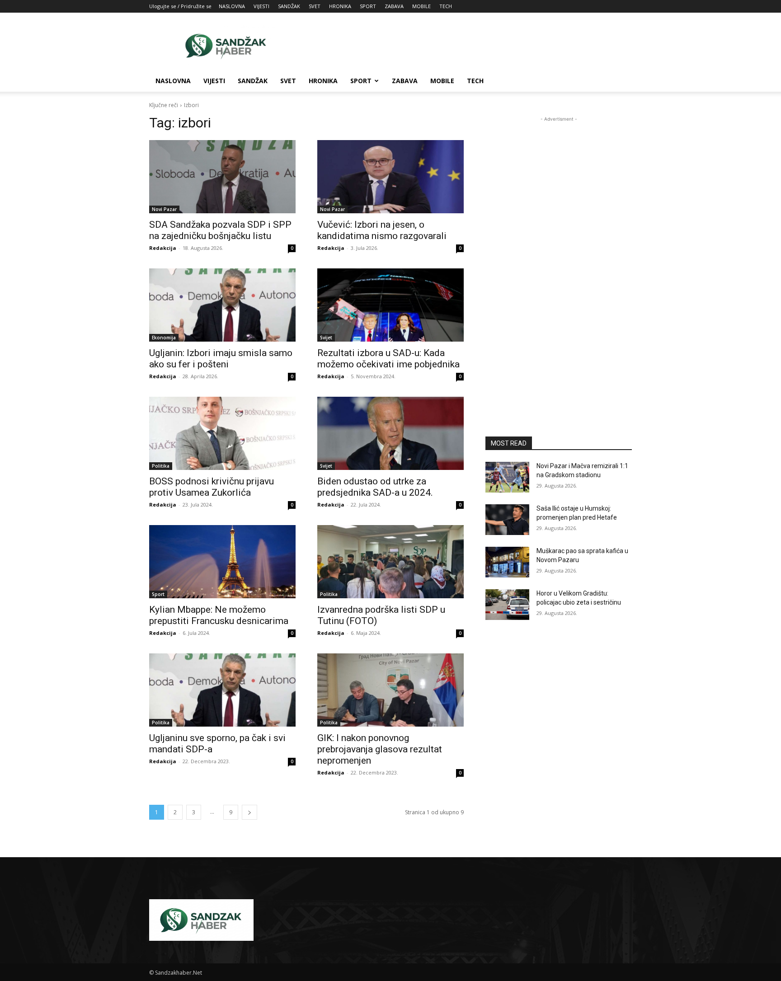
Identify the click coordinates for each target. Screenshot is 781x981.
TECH (445, 6)
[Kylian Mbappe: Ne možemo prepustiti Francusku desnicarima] (222, 561)
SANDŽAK (289, 6)
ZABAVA (394, 6)
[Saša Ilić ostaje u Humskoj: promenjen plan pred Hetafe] (507, 519)
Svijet (326, 337)
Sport (158, 594)
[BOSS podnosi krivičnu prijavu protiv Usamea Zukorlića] (222, 433)
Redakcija (162, 247)
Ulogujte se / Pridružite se (180, 6)
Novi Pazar (164, 209)
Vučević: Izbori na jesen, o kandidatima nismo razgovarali (382, 230)
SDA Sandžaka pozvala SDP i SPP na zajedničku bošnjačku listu (220, 230)
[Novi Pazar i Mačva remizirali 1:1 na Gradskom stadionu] (507, 477)
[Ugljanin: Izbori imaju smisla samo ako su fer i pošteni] (222, 305)
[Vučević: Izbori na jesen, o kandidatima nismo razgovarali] (390, 176)
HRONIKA (340, 6)
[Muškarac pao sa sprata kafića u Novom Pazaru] (507, 562)
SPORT (368, 6)
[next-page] (249, 812)
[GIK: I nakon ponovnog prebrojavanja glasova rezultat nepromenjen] (390, 690)
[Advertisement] (467, 45)
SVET (314, 6)
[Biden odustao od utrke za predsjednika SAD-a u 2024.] (390, 433)
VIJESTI (261, 6)
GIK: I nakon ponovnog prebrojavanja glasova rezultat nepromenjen (379, 749)
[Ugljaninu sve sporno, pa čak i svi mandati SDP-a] (222, 690)
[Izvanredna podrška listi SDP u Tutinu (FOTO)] (390, 561)
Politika (160, 466)
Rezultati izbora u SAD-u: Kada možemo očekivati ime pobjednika (388, 358)
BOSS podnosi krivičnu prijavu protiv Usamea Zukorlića (211, 487)
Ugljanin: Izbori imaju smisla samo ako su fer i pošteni (220, 358)
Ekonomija (164, 337)
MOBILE (421, 6)
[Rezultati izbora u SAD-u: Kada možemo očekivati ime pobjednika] (390, 305)
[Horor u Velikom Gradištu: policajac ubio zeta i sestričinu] (507, 604)
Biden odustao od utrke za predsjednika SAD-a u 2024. (375, 487)
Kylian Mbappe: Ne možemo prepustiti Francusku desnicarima (218, 615)
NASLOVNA (232, 6)
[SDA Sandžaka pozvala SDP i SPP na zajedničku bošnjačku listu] (222, 176)
